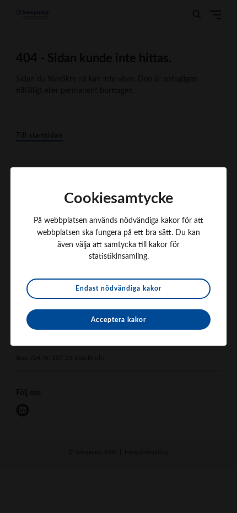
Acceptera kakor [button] (118, 319)
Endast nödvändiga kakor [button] (118, 288)
